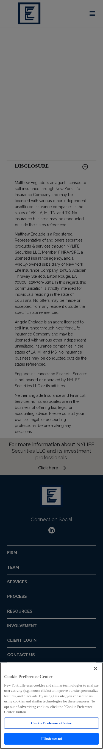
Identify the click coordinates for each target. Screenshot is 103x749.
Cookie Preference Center (51, 723)
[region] (51, 705)
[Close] (96, 668)
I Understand (51, 739)
